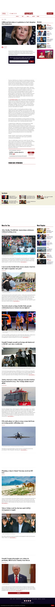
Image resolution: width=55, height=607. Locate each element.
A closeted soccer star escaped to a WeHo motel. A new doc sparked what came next (50, 263)
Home (2, 19)
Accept (53, 605)
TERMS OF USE (39, 598)
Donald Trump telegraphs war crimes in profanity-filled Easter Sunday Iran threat (16, 559)
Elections (48, 241)
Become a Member (31, 152)
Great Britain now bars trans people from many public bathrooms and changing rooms (31, 198)
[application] (45, 54)
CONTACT (11, 598)
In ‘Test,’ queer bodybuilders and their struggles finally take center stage (50, 29)
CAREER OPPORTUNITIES (19, 598)
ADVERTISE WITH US (24, 598)
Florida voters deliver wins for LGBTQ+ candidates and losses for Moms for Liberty (50, 245)
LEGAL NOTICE (43, 598)
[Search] (45, 13)
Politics (17, 16)
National (48, 31)
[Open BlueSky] (12, 13)
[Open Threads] (14, 13)
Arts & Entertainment (49, 25)
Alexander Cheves (4, 270)
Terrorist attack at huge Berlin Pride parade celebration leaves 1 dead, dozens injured (17, 307)
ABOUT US (14, 598)
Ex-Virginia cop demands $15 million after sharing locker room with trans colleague (50, 251)
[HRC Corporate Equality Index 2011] (40, 197)
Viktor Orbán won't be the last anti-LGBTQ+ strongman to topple (16, 509)
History (33, 16)
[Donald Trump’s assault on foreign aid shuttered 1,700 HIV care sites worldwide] (19, 357)
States (48, 247)
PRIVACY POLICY (29, 598)
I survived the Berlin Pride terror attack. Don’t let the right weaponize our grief (18, 268)
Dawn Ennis (3, 474)
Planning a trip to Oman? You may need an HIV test (17, 472)
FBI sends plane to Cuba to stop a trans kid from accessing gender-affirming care (18, 422)
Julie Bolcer (6, 46)
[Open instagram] (16, 13)
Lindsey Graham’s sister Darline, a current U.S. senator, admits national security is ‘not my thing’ (50, 42)
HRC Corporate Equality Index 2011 (48, 197)
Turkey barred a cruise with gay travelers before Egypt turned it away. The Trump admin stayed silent (18, 381)
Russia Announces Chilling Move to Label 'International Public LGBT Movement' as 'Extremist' (13, 198)
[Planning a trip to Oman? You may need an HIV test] (19, 485)
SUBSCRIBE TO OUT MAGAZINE (4, 13)
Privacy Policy (17, 605)
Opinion (38, 16)
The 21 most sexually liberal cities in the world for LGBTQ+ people (13, 202)
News (22, 16)
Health (28, 16)
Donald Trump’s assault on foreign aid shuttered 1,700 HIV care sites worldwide (18, 343)
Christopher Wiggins (4, 309)
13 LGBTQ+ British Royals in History (31, 202)
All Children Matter (14, 99)
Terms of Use (23, 605)
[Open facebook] (10, 13)
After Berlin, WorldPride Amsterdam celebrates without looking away (18, 231)
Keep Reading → (24, 261)
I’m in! (31, 61)
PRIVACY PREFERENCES (34, 598)
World (5, 19)
